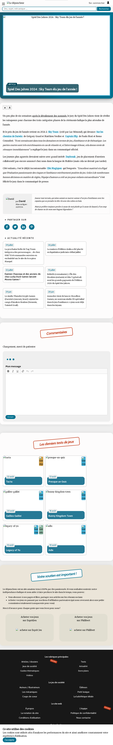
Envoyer (11, 417)
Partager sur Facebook (7, 227)
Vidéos (29, 675)
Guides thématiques (29, 670)
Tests (83, 661)
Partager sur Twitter (15, 227)
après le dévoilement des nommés (49, 116)
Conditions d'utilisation (29, 717)
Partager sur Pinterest (31, 227)
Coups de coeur (29, 696)
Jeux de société (29, 666)
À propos (29, 708)
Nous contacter (83, 717)
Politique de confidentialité (83, 713)
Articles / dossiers (39, 661)
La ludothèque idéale (83, 696)
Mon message (13, 366)
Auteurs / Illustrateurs (30, 687)
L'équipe (95, 708)
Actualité (83, 666)
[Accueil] (15, 3)
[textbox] (56, 394)
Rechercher (104, 9)
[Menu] (3, 4)
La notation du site (30, 713)
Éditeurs (83, 687)
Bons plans (83, 670)
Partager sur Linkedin (23, 227)
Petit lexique (83, 692)
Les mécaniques (29, 692)
